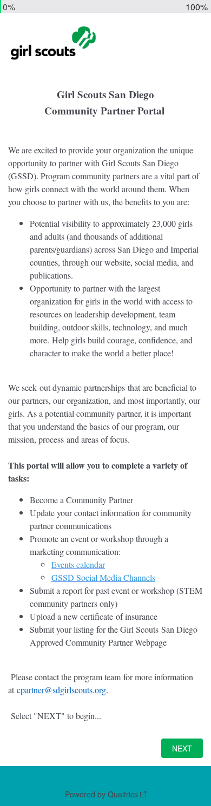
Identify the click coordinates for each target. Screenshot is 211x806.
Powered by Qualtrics (101, 794)
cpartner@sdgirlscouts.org (61, 689)
